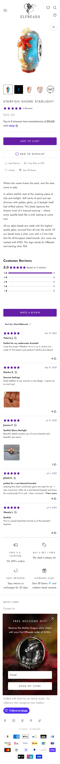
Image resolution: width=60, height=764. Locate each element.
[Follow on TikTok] (39, 720)
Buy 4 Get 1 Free (44, 552)
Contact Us (9, 608)
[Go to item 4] (40, 89)
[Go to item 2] (18, 89)
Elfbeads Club (44, 578)
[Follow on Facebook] (5, 720)
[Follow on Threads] (22, 720)
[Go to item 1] (8, 89)
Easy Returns (15, 578)
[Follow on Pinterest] (31, 720)
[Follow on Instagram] (13, 720)
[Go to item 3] (29, 89)
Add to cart (30, 141)
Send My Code (30, 686)
